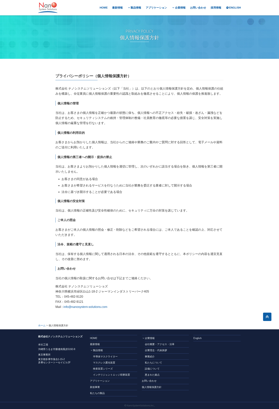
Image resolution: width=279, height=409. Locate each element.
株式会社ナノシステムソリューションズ (48, 7)
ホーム (42, 325)
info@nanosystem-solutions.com (85, 306)
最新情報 (117, 7)
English (197, 338)
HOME (104, 7)
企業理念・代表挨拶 (156, 350)
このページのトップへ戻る (267, 317)
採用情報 (216, 7)
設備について (152, 368)
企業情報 (180, 7)
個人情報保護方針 (152, 387)
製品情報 (136, 7)
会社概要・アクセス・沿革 (159, 344)
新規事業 (95, 387)
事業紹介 (150, 356)
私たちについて (153, 362)
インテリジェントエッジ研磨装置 (111, 374)
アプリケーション (156, 7)
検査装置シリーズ (103, 368)
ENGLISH (235, 7)
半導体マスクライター (105, 356)
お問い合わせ (198, 7)
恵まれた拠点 (152, 374)
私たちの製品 (97, 393)
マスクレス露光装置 (104, 362)
